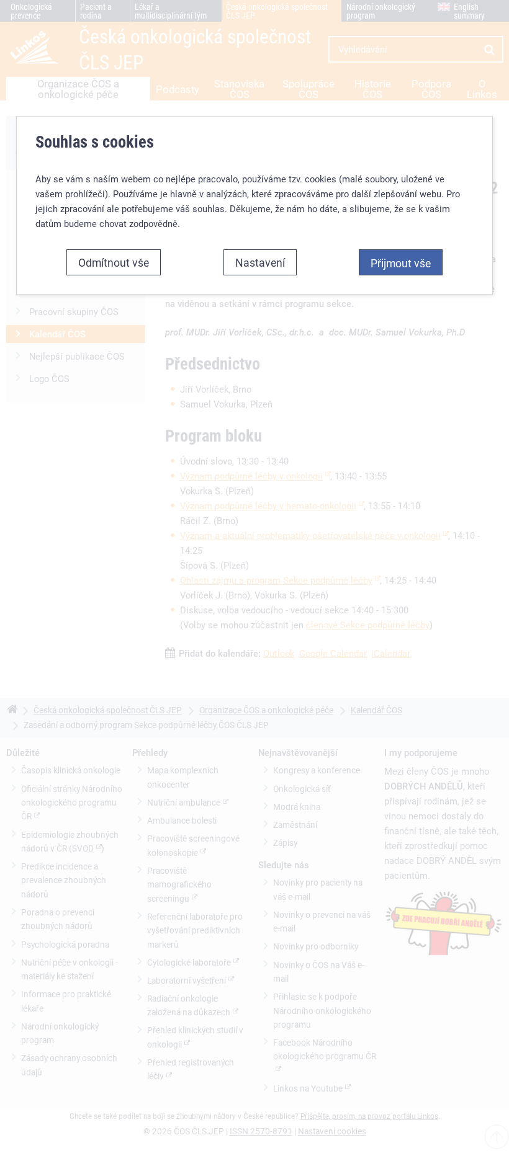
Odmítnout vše (113, 262)
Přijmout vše (401, 263)
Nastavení (260, 262)
